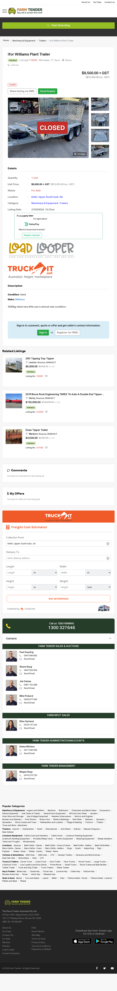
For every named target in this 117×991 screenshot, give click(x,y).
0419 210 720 (30, 775)
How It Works (38, 931)
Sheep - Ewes (19, 851)
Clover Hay (48, 872)
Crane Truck (40, 862)
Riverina (41, 363)
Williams (20, 299)
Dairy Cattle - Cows (33, 848)
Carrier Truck (26, 862)
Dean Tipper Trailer (37, 430)
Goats (78, 848)
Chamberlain (28, 829)
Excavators (105, 811)
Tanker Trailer (8, 868)
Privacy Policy (38, 942)
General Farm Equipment (55, 814)
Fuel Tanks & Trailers (31, 814)
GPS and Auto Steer (78, 814)
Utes (34, 858)
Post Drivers (30, 820)
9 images (81, 154)
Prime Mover (56, 865)
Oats (62, 878)
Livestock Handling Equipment (16, 839)
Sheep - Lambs (35, 851)
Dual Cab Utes (8, 858)
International (51, 829)
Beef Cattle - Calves (33, 846)
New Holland (8, 832)
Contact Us (110, 2)
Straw (25, 874)
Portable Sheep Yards (43, 839)
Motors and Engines (84, 816)
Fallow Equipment (10, 814)
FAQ (34, 928)
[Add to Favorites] (46, 376)
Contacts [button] (11, 639)
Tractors (89, 822)
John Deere (65, 829)
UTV (42, 858)
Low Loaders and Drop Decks (33, 865)
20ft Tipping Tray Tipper (40, 359)
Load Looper (8, 950)
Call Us (14, 65)
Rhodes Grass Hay (10, 874)
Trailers (42, 41)
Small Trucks (70, 865)
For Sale (6, 939)
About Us (86, 2)
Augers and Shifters (35, 811)
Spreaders (7, 822)
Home (6, 40)
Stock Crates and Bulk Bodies (93, 865)
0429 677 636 (30, 699)
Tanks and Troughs (11, 842)
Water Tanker (63, 868)
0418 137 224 (30, 725)
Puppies (6, 851)
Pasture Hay (88, 872)
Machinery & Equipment (23, 41)
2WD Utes (30, 855)
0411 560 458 (30, 750)
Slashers (89, 820)
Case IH (15, 829)
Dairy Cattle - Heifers (54, 848)
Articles (6, 946)
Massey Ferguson (92, 829)
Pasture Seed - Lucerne (101, 878)
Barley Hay (22, 872)
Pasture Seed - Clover (77, 878)
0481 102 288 (30, 685)
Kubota (77, 829)
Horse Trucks (84, 862)
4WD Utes (42, 855)
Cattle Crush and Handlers (36, 836)
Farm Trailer (55, 862)
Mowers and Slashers (12, 820)
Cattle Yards (56, 836)
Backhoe (51, 811)
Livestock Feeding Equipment (79, 836)
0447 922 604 (30, 670)
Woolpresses (29, 842)
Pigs (99, 848)
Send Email (29, 659)
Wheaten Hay (49, 874)
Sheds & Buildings (61, 820)
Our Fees (97, 2)
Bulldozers (63, 811)
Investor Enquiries (11, 953)
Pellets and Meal (9, 881)
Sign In (43, 333)
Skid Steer (77, 820)
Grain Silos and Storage (12, 816)
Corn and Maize (32, 878)
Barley (19, 878)
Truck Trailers (47, 868)
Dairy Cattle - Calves (11, 848)
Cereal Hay (35, 872)
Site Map (36, 935)
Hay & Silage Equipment (37, 816)
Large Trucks (100, 862)
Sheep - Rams (52, 851)
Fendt (39, 829)
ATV (52, 855)
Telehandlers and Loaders (51, 822)
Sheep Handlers (105, 839)
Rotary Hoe (45, 820)
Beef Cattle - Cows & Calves (57, 846)
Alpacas (17, 846)
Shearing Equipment (85, 839)
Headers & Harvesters (61, 816)
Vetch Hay (35, 874)
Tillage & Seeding (74, 822)
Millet (54, 878)
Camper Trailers (65, 855)
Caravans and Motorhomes (88, 855)
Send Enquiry (47, 91)
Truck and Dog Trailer (28, 868)
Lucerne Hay (61, 872)
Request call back (32, 235)
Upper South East (48, 197)
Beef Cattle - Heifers (83, 846)
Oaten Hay (75, 872)
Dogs (69, 848)
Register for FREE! (67, 333)
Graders (94, 814)
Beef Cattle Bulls (102, 846)
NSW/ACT (51, 363)
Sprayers (100, 820)
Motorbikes (23, 858)
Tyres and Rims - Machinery (14, 825)
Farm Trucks (69, 862)
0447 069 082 (30, 656)
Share (68, 60)
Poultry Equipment (64, 839)
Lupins (45, 878)
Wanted (6, 942)
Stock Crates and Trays (25, 822)
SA (61, 197)
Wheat (23, 881)
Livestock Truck (9, 865)
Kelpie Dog (89, 848)
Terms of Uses (38, 939)
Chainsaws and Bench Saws (84, 811)
